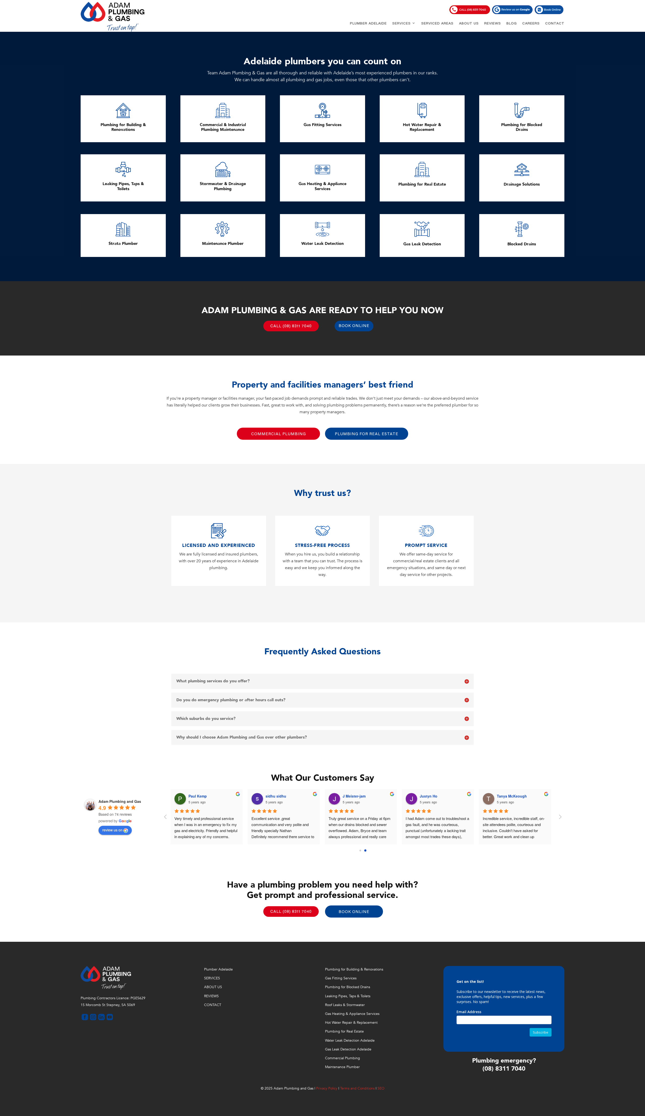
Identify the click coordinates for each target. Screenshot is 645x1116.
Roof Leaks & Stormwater (345, 1005)
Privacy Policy (326, 1088)
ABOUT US (469, 23)
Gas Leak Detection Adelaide (348, 1049)
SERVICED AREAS (437, 23)
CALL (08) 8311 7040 (291, 326)
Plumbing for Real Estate (344, 1031)
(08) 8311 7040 (503, 1069)
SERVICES (212, 978)
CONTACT (554, 23)
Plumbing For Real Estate (366, 434)
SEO (380, 1088)
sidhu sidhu (202, 796)
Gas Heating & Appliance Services (352, 1013)
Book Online (354, 326)
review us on (112, 829)
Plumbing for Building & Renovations (354, 969)
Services (401, 23)
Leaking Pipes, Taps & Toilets (347, 996)
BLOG (511, 23)
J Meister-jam (281, 796)
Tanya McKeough (439, 796)
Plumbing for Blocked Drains (347, 987)
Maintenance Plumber (342, 1067)
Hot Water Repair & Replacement (351, 1022)
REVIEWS (492, 23)
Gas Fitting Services (341, 978)
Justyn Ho (355, 796)
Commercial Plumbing (278, 434)
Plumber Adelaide (368, 23)
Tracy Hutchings (515, 796)
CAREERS (531, 23)
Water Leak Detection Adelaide (350, 1040)
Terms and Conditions (357, 1088)
